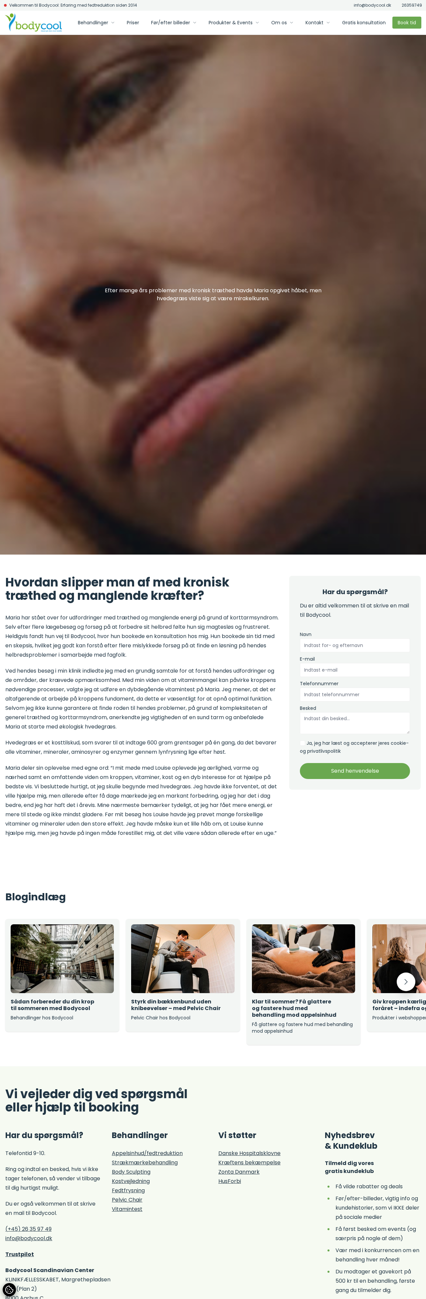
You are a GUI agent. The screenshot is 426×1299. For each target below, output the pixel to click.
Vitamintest (127, 1209)
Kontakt (314, 22)
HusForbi (229, 1181)
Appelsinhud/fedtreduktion (147, 1153)
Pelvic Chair (127, 1200)
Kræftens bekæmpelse (249, 1162)
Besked (308, 708)
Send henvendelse (355, 771)
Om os (279, 22)
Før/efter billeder (170, 22)
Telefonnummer (319, 683)
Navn (306, 634)
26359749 (412, 5)
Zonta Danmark (239, 1172)
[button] (20, 982)
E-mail (307, 659)
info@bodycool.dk (372, 5)
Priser (133, 22)
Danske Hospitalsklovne (249, 1153)
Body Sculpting (131, 1172)
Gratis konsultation (364, 22)
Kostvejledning (131, 1181)
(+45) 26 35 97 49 (28, 1229)
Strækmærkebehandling (145, 1162)
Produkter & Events (231, 22)
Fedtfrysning (128, 1190)
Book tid (407, 22)
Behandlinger (93, 22)
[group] (62, 975)
